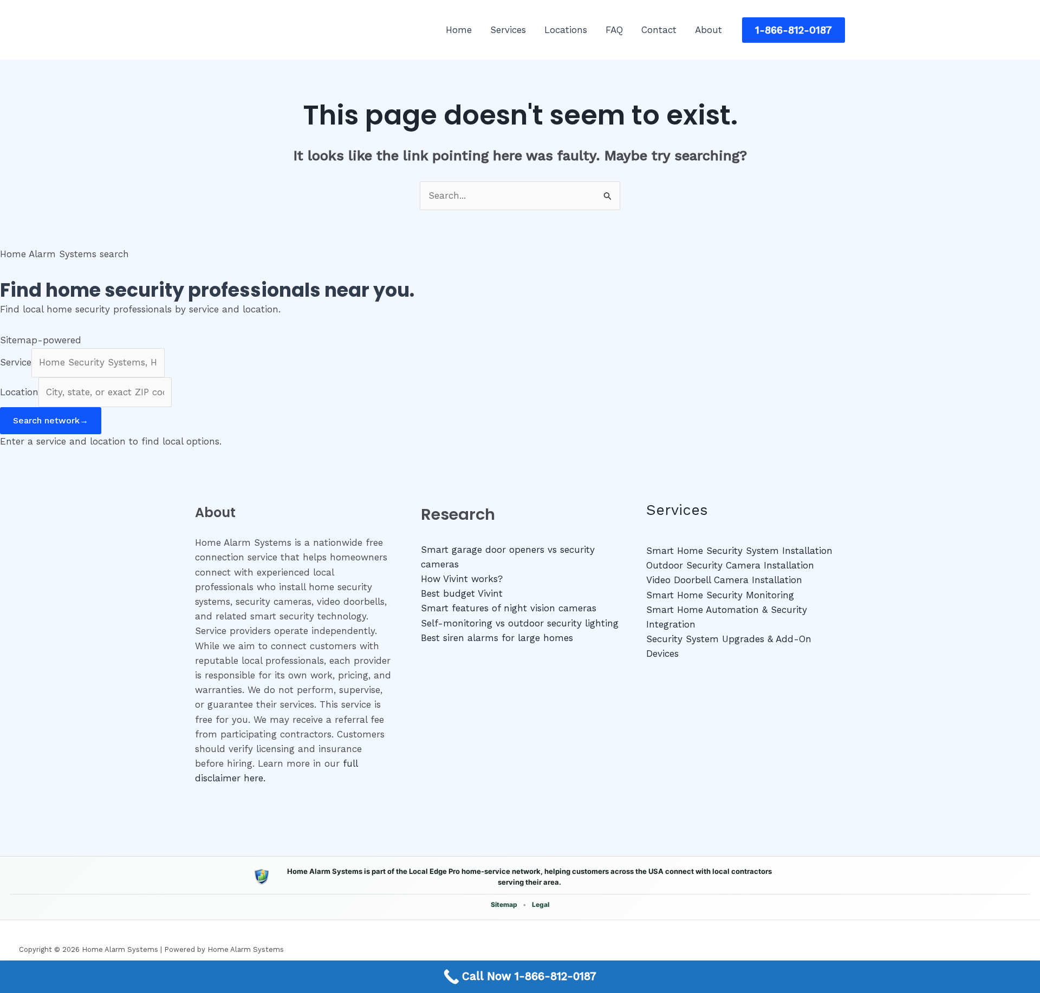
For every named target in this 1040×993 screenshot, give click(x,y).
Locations (565, 29)
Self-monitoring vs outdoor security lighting (520, 623)
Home (459, 29)
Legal (540, 904)
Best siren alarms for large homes (497, 637)
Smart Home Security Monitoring (720, 595)
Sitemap (504, 904)
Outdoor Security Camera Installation (730, 565)
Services (508, 29)
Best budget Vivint (462, 593)
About (708, 29)
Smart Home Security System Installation (739, 550)
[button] (793, 30)
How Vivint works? (462, 578)
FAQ (614, 29)
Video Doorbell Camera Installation (724, 579)
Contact (659, 29)
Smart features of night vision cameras (508, 608)
